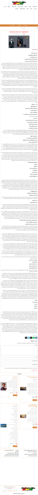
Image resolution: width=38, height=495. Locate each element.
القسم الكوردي (13, 25)
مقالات (30, 6)
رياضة (28, 8)
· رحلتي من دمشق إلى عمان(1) (32, 451)
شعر (5, 6)
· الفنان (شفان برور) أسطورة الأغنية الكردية (12, 454)
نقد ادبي (35, 8)
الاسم (36, 356)
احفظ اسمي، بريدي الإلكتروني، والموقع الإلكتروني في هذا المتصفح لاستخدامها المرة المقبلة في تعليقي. (20, 368)
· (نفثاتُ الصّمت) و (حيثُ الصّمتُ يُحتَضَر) (30, 454)
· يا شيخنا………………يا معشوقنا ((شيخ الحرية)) (12, 450)
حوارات (26, 6)
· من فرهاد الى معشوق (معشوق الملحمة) (30, 450)
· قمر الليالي (17, 451)
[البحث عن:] (31, 28)
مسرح (9, 6)
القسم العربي (25, 25)
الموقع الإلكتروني (34, 364)
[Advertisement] (19, 17)
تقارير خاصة (35, 6)
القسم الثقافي (19, 25)
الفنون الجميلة (22, 8)
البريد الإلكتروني (34, 360)
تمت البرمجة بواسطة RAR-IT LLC (19, 493)
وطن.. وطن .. (15, 404)
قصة (31, 8)
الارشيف (16, 8)
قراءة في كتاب (14, 6)
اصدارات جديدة (20, 6)
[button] (36, 338)
